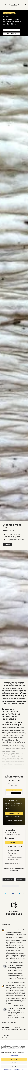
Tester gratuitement (14, 813)
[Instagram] (2, 1037)
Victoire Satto (11, 965)
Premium (3, 886)
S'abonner (7, 544)
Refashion (10, 1015)
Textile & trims (6, 16)
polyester (4, 755)
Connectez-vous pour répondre (14, 962)
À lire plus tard (12, 33)
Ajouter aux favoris (12, 30)
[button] (26, 1041)
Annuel (13, 792)
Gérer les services (14, 1055)
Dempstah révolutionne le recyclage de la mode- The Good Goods (14, 1021)
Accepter (14, 1059)
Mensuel (14, 790)
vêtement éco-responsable (12, 886)
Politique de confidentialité (18, 1069)
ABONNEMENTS (20, 879)
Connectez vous (6, 1029)
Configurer (14, 1066)
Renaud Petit (14, 914)
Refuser (14, 1063)
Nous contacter (14, 842)
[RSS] (7, 1037)
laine (20, 753)
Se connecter (8, 879)
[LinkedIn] (4, 1037)
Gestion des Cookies (8, 1069)
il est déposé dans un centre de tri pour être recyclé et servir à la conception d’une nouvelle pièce (14, 696)
